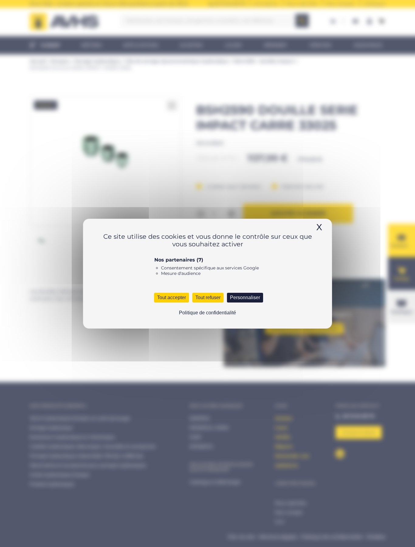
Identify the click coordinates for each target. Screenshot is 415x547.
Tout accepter (171, 297)
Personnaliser (245, 297)
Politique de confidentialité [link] (207, 312)
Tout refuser (208, 297)
